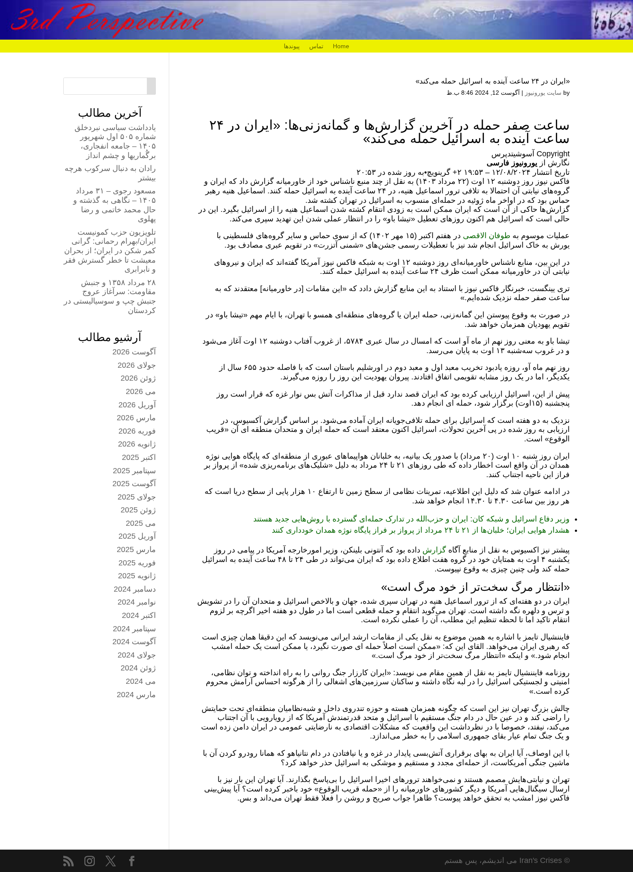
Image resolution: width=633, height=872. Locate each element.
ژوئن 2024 (138, 668)
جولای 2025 (137, 497)
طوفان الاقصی (486, 235)
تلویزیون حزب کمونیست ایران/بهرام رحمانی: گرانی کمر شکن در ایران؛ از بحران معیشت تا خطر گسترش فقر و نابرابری (110, 250)
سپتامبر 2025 (134, 470)
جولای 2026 (137, 365)
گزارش (433, 550)
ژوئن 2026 (138, 378)
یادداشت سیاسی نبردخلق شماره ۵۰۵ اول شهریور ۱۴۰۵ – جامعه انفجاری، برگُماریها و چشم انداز (115, 141)
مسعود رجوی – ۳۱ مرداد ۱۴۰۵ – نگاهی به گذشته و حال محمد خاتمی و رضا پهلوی (114, 204)
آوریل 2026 (137, 404)
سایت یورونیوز (543, 92)
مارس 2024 (136, 694)
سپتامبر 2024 (134, 628)
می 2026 (141, 391)
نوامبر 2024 (137, 602)
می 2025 (141, 523)
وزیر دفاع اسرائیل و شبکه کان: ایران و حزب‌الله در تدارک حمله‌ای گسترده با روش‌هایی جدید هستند (411, 519)
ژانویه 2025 (137, 575)
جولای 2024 (137, 655)
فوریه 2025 (137, 563)
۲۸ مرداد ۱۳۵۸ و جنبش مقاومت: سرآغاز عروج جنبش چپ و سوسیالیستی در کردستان (110, 296)
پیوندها (292, 46)
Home (341, 46)
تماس (316, 46)
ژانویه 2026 (137, 444)
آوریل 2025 (137, 536)
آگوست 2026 (134, 352)
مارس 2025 (136, 549)
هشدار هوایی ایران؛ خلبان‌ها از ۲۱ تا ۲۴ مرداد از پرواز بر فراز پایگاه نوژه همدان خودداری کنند (421, 530)
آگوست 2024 (134, 641)
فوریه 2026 (137, 431)
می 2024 (141, 681)
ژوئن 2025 (138, 510)
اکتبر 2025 (139, 457)
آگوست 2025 (134, 483)
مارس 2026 (136, 417)
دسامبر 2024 (135, 589)
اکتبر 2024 (139, 615)
